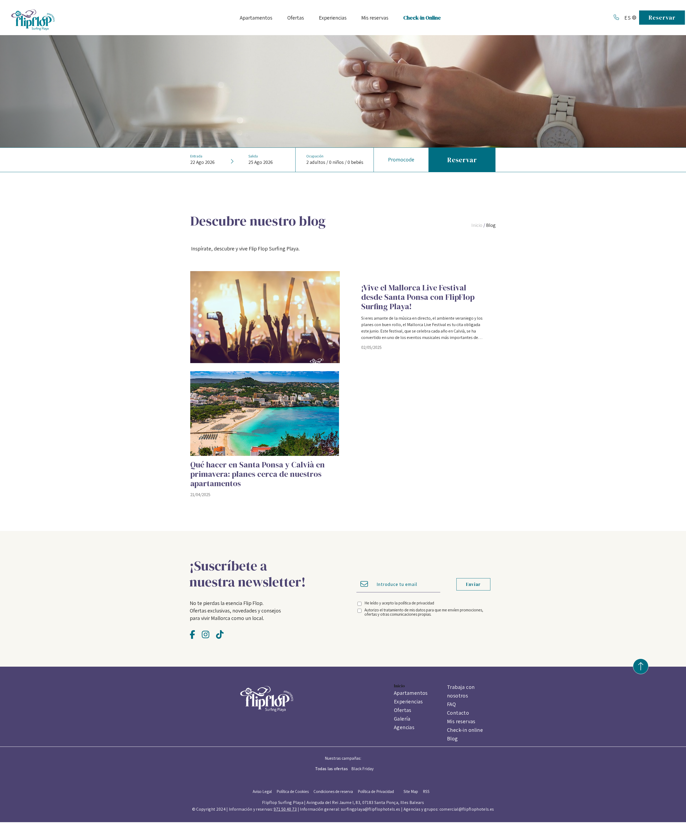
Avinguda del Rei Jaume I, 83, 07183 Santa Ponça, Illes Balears (365, 802)
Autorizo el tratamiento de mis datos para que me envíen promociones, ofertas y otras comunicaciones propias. (423, 612)
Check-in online (465, 729)
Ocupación (314, 156)
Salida (253, 156)
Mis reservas (461, 721)
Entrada (196, 156)
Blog (491, 225)
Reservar (662, 17)
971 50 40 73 (285, 809)
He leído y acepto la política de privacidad (399, 603)
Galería (402, 718)
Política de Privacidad (376, 791)
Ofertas (402, 710)
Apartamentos (411, 692)
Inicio (476, 225)
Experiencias (408, 701)
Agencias (404, 727)
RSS (426, 791)
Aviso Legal (262, 791)
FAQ (451, 704)
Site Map (411, 791)
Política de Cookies (293, 791)
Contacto (458, 712)
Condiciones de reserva (333, 791)
